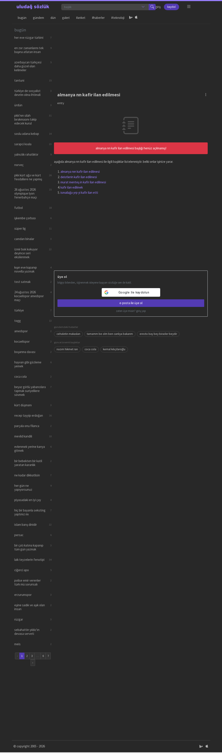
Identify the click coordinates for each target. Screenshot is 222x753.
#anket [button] (80, 18)
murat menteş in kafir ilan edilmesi (83, 182)
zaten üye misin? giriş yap (131, 311)
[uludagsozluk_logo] (33, 7)
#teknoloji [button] (117, 18)
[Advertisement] (131, 54)
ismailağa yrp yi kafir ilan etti (79, 192)
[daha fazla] (189, 6)
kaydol (171, 7)
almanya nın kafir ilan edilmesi (80, 171)
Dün (53, 18)
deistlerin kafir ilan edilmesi (78, 177)
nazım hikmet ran (67, 349)
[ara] (152, 7)
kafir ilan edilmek (71, 187)
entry (60, 103)
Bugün (22, 18)
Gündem (38, 18)
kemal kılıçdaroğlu (114, 349)
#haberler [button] (98, 18)
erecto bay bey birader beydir (158, 334)
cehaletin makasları (68, 334)
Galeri (66, 18)
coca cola (90, 349)
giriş (158, 7)
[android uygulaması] (131, 17)
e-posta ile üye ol (130, 303)
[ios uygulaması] (136, 17)
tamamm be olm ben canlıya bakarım (110, 334)
